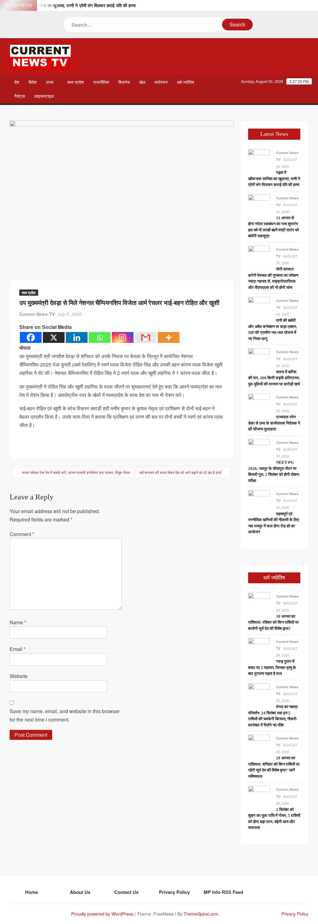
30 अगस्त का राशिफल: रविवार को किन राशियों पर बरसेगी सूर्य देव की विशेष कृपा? (273, 622)
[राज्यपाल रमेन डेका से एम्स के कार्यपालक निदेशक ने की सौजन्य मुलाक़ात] (259, 403)
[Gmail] (146, 337)
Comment (22, 534)
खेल (142, 82)
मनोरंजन (161, 82)
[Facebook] (31, 337)
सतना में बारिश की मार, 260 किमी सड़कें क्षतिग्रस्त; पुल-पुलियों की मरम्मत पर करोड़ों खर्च (274, 378)
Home (31, 892)
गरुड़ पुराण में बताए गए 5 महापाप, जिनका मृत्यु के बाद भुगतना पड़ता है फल (272, 667)
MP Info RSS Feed (223, 892)
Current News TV (37, 314)
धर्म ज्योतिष (185, 82)
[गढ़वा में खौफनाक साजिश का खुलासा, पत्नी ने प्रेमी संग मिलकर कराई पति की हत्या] (259, 159)
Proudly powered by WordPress (102, 914)
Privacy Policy (174, 892)
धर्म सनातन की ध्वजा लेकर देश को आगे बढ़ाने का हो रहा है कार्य (180, 472)
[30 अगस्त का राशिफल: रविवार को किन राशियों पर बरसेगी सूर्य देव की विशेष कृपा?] (259, 603)
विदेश (33, 82)
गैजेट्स (19, 96)
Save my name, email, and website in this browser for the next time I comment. (65, 715)
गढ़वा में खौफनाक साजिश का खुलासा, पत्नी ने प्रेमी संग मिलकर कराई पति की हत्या (71, 5)
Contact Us (126, 892)
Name (18, 622)
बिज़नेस (124, 82)
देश (16, 82)
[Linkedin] (77, 337)
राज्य (49, 82)
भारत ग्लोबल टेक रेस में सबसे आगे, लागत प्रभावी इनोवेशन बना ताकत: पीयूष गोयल (76, 472)
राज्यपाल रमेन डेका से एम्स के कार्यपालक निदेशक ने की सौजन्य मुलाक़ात (274, 423)
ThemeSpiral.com (201, 914)
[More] (168, 337)
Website (19, 676)
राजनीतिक (101, 82)
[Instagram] (123, 337)
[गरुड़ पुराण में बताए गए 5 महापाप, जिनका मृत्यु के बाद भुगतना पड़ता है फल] (259, 648)
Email (17, 649)
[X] (54, 337)
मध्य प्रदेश (75, 82)
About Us (80, 892)
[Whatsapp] (100, 337)
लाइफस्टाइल (44, 96)
